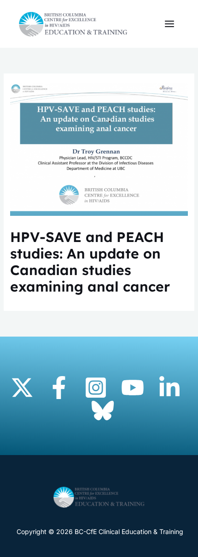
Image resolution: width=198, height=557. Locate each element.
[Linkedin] (169, 387)
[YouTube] (132, 387)
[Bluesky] (102, 410)
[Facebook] (58, 387)
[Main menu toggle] (169, 24)
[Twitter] (22, 387)
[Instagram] (95, 387)
